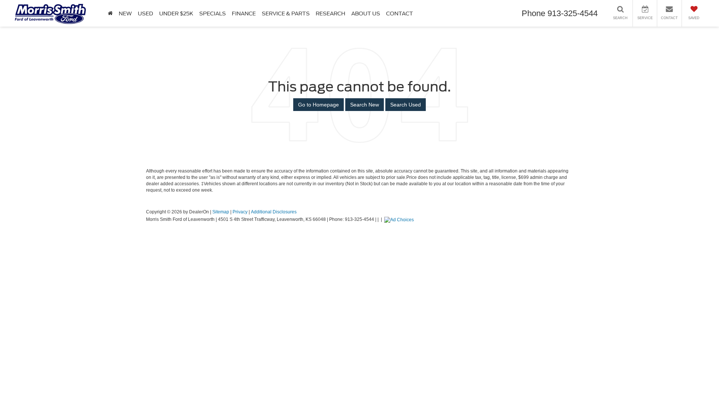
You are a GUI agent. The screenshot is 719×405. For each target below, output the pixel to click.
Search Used (405, 105)
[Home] (110, 13)
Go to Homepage (318, 105)
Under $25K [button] (176, 13)
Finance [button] (244, 13)
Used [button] (145, 13)
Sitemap (220, 211)
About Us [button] (365, 13)
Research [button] (330, 13)
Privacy (240, 211)
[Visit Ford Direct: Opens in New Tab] (400, 219)
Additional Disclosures (274, 211)
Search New (364, 105)
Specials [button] (212, 13)
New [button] (125, 13)
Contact (399, 13)
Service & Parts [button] (286, 13)
